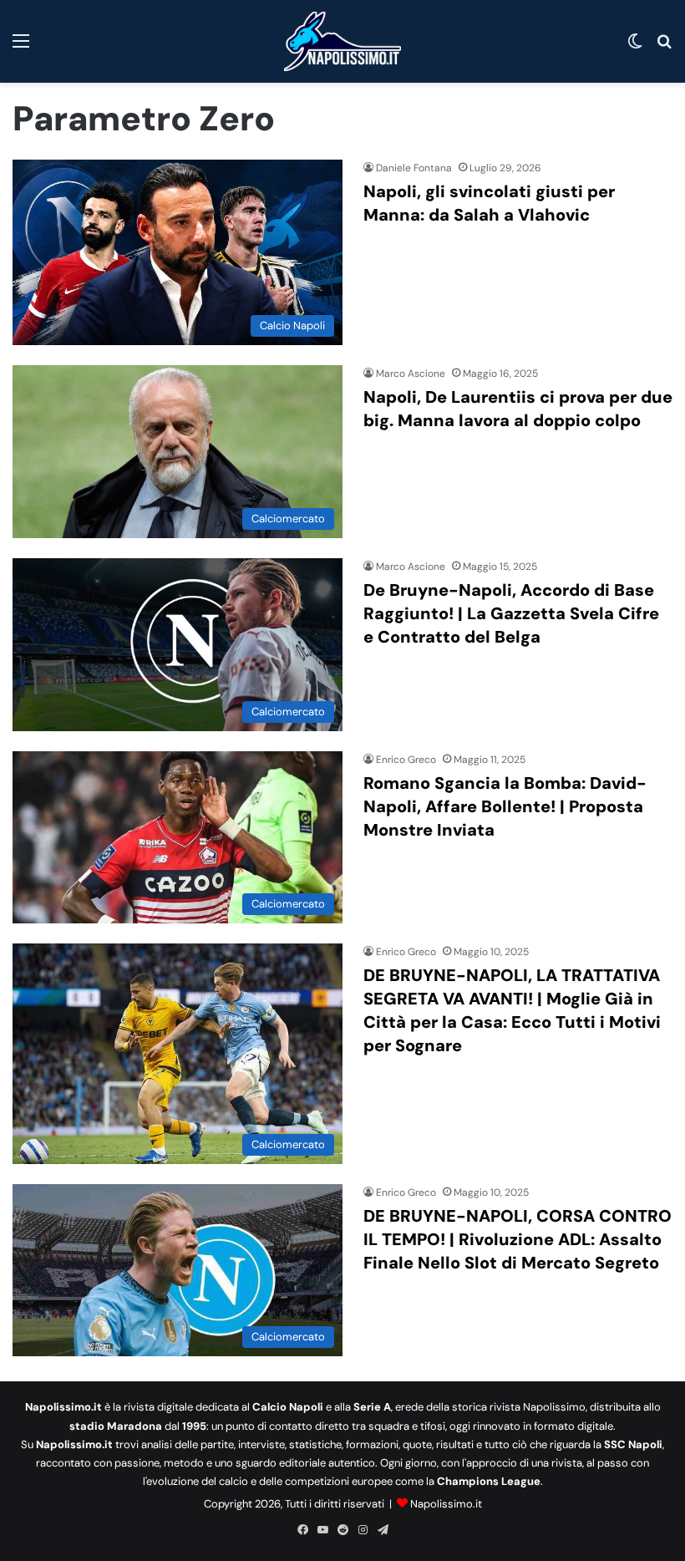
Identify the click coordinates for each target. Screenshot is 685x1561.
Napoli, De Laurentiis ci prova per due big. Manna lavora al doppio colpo (517, 408)
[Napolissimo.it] (342, 41)
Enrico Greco (406, 759)
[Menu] (21, 47)
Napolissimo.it (446, 1504)
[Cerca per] (664, 47)
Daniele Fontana (414, 168)
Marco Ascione (410, 373)
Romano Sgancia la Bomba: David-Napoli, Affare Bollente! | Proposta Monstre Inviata (505, 806)
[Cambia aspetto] (635, 47)
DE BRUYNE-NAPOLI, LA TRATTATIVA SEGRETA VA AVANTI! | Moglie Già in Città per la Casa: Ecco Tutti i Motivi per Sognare (512, 1010)
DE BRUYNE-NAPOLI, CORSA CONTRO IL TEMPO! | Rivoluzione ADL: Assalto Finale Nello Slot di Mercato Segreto (517, 1239)
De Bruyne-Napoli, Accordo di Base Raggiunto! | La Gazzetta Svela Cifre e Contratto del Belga (511, 613)
